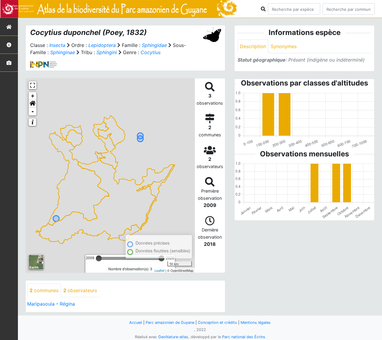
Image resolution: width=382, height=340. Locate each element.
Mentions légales (256, 322)
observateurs (80, 290)
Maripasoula (41, 304)
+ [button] (32, 96)
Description (253, 46)
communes (44, 290)
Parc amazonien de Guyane (170, 322)
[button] (32, 104)
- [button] (32, 111)
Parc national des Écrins (243, 337)
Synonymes (284, 46)
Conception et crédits (217, 322)
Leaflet (159, 270)
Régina (67, 304)
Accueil (135, 322)
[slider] (99, 258)
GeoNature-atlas (173, 337)
